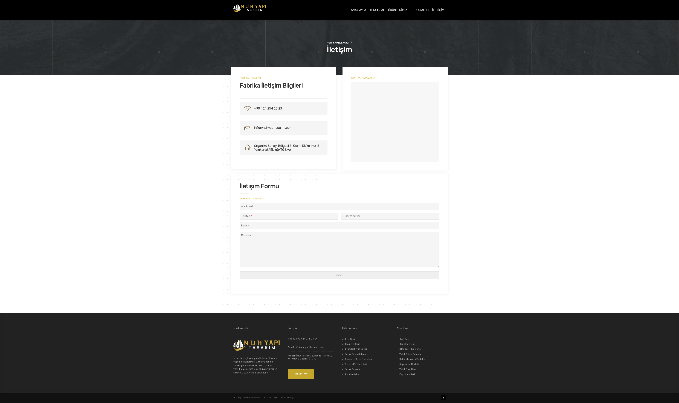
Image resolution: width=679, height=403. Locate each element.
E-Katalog (421, 10)
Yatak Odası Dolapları (356, 354)
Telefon (246, 216)
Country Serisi (353, 344)
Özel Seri (350, 339)
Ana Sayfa (358, 10)
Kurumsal (377, 10)
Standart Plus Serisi (356, 349)
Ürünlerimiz (397, 10)
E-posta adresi (351, 216)
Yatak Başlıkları (353, 369)
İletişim (438, 10)
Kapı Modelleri (353, 374)
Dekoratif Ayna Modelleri (358, 359)
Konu (245, 225)
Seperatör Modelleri (356, 364)
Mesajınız (247, 235)
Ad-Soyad (248, 206)
